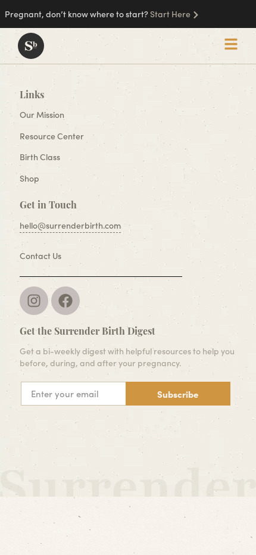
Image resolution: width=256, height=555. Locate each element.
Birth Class (40, 157)
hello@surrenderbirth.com (70, 225)
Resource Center (52, 136)
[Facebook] (65, 300)
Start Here (170, 14)
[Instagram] (34, 300)
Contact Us (40, 255)
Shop (29, 178)
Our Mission (42, 114)
